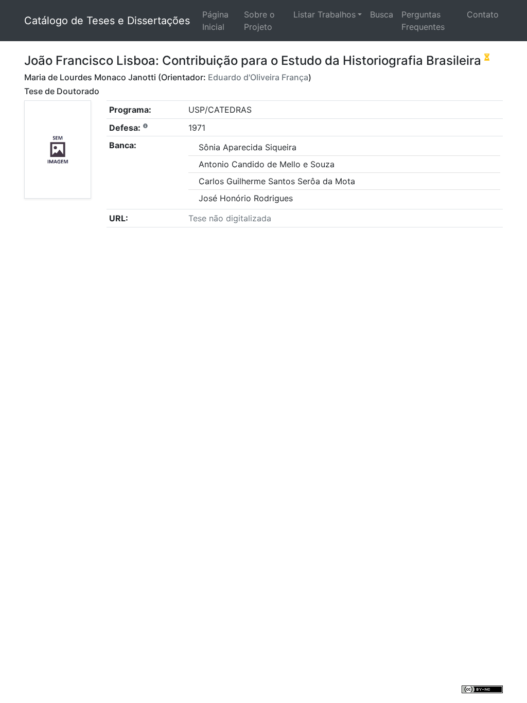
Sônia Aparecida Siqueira (247, 147)
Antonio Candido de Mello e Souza (267, 164)
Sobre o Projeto (259, 20)
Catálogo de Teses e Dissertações (107, 20)
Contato (483, 14)
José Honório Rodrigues (246, 198)
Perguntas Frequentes (423, 20)
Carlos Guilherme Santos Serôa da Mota (277, 181)
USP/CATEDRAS (220, 109)
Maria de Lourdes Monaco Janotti (90, 77)
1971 (196, 127)
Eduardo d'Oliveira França (258, 77)
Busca (381, 14)
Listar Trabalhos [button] (324, 14)
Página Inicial (215, 20)
